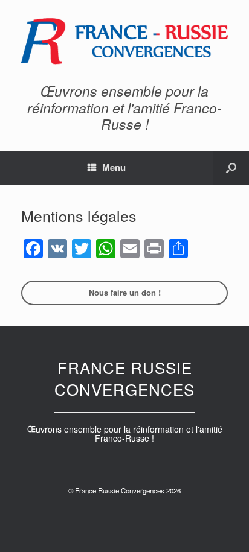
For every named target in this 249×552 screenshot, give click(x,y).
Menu (114, 167)
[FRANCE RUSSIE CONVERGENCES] (124, 41)
